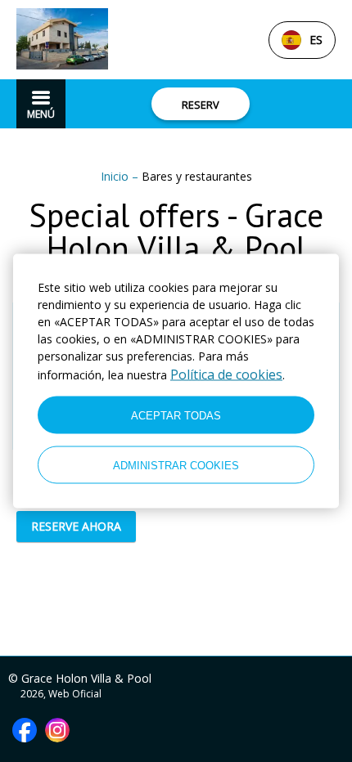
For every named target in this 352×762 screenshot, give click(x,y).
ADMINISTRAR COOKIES (176, 465)
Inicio (116, 176)
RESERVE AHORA (76, 526)
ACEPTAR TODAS (176, 415)
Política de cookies (226, 374)
